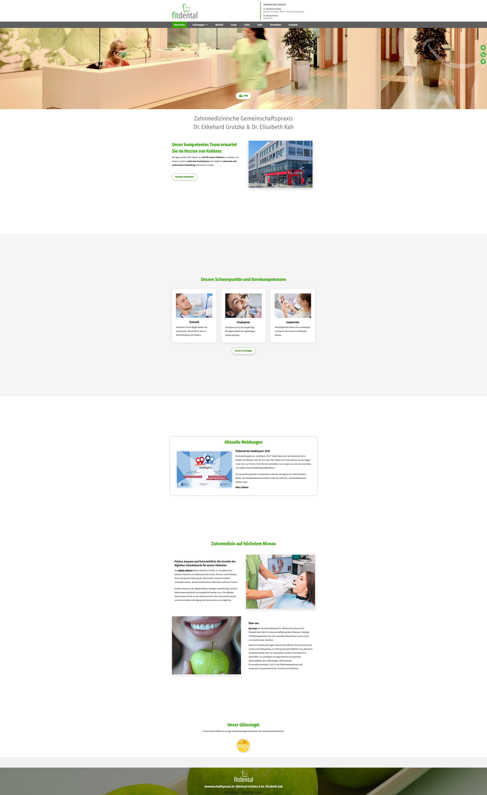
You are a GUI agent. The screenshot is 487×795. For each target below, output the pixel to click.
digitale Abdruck (185, 570)
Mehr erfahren (242, 487)
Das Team (253, 628)
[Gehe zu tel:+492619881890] (188, 759)
